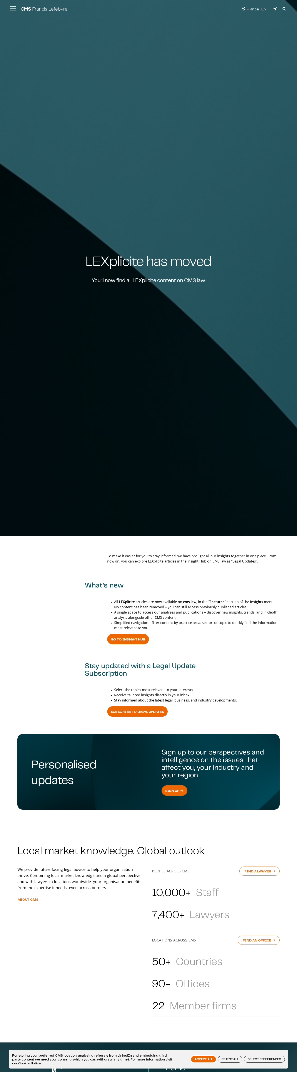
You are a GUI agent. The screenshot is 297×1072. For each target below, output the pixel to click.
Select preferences (264, 1059)
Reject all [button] (230, 1059)
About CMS (28, 899)
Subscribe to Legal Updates (137, 711)
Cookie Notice (29, 1063)
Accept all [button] (203, 1059)
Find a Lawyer (258, 871)
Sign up (172, 790)
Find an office (257, 940)
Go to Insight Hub (128, 639)
